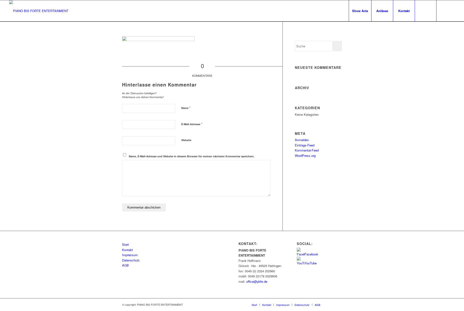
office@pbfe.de (256, 281)
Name (185, 107)
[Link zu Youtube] (451, 10)
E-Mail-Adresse (191, 124)
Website (186, 140)
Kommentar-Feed (307, 150)
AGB (125, 265)
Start (125, 244)
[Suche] (425, 11)
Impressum (130, 255)
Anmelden (302, 139)
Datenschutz (131, 260)
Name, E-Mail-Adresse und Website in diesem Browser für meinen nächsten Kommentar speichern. (191, 156)
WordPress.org (305, 155)
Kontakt (127, 249)
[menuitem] (360, 11)
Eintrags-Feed (304, 145)
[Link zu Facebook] (444, 10)
